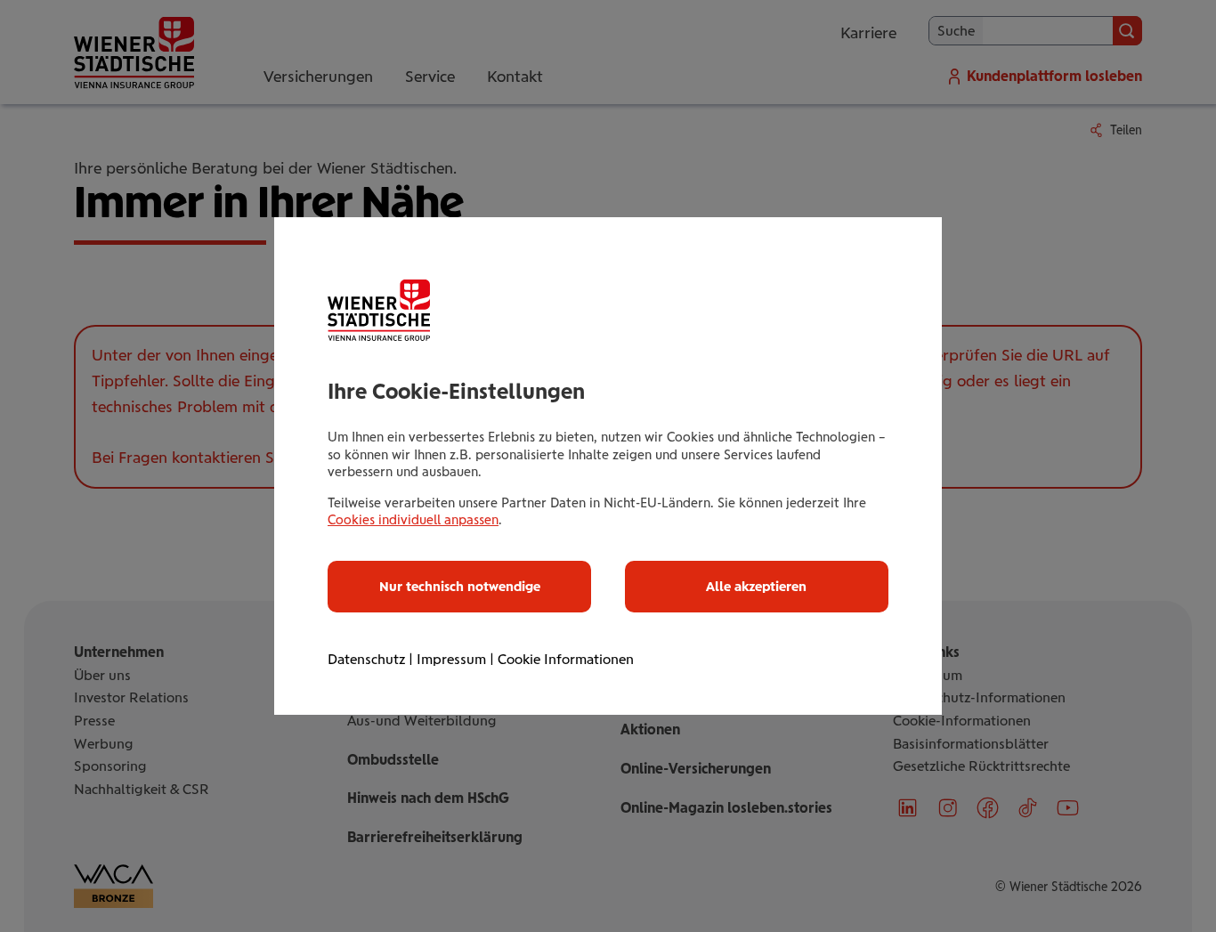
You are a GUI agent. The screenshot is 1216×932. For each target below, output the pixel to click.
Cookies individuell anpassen (413, 520)
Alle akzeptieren (756, 587)
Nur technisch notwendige (459, 587)
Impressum (451, 659)
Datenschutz (366, 659)
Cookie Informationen (566, 659)
